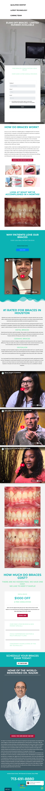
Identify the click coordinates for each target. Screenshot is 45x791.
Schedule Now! (22, 615)
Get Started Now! (22, 663)
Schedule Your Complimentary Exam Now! (22, 160)
